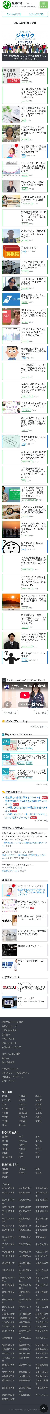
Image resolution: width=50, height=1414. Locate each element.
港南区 (5, 1145)
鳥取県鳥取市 (8, 1376)
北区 (4, 1104)
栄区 (37, 1145)
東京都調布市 (41, 1207)
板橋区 (38, 1096)
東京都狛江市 (41, 1199)
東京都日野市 (8, 1225)
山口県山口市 (25, 1376)
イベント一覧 (42, 784)
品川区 (38, 1104)
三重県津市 (7, 1337)
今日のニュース (9, 1026)
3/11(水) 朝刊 (14, 14)
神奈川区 (23, 1140)
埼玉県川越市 (8, 1256)
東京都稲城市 (25, 1188)
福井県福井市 (25, 1322)
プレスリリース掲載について (15, 1072)
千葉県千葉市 (25, 1244)
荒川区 (22, 1096)
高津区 (5, 1172)
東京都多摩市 (25, 1207)
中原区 (38, 1172)
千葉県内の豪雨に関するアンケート (26, 797)
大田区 (22, 1100)
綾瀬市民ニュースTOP (12, 1022)
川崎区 (22, 1168)
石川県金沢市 (41, 1322)
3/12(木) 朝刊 (35, 14)
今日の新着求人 (9, 1030)
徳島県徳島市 (25, 1380)
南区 (37, 1157)
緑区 (21, 1157)
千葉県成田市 (41, 1244)
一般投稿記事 (8, 1038)
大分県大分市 (41, 1395)
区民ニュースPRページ (13, 1077)
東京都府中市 (25, 1225)
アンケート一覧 (41, 820)
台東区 (38, 1112)
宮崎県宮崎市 (8, 1395)
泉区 (37, 1136)
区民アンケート (9, 1043)
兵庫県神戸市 (25, 1349)
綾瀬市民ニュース (22, 3)
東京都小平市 (25, 1199)
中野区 (5, 1121)
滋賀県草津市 (25, 1364)
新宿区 (22, 1108)
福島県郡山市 (25, 1318)
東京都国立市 (25, 1192)
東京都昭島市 (8, 1188)
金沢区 (38, 1140)
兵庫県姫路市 (41, 1349)
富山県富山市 (25, 1326)
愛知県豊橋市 (8, 1330)
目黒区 (22, 1125)
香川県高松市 (8, 1380)
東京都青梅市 (41, 1188)
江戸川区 (6, 1100)
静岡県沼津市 (25, 1345)
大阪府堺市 (24, 1357)
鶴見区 (38, 1149)
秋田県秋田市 (41, 1314)
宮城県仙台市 (41, 1318)
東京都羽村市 (41, 1211)
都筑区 (22, 1149)
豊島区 (38, 1117)
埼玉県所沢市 (8, 1263)
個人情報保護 (8, 1062)
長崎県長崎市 (25, 1395)
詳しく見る (41, 712)
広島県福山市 (25, 1372)
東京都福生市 (41, 1225)
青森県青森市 (8, 1318)
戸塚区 (5, 1153)
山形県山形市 (8, 1322)
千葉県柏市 (40, 1237)
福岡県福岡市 (8, 1387)
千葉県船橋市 (8, 1251)
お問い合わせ (8, 1081)
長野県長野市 (41, 1337)
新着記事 (6, 1034)
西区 (37, 1153)
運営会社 (6, 1058)
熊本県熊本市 (41, 1387)
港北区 (22, 1145)
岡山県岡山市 (41, 1372)
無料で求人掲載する (39, 726)
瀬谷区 (5, 1149)
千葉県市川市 (25, 1237)
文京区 (38, 1121)
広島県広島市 (8, 1372)
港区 (4, 1125)
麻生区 (5, 1168)
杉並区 (38, 1108)
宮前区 (5, 1177)
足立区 (5, 1096)
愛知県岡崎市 (41, 1326)
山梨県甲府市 (8, 1349)
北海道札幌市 (8, 1314)
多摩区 (22, 1172)
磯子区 (5, 1140)
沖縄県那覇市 (8, 1399)
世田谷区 (23, 1112)
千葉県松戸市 (25, 1251)
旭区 (21, 1136)
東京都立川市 (8, 1207)
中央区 (5, 1117)
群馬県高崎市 (41, 1263)
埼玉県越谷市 (25, 1256)
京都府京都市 (8, 1353)
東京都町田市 (8, 1230)
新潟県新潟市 (8, 1326)
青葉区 (5, 1136)
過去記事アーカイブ (11, 1047)
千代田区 (23, 1117)
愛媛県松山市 (41, 1376)
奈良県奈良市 (25, 1353)
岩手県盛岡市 (25, 1314)
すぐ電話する (10, 712)
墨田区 (5, 1112)
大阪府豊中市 (41, 1357)
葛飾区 (38, 1100)
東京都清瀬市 (8, 1192)
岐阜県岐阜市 (41, 1330)
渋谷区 (5, 1108)
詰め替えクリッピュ (11, 871)
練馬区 (22, 1121)
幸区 (37, 1168)
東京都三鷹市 (25, 1230)
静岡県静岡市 (8, 1345)
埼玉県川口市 (41, 1251)
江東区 (22, 1104)
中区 (21, 1153)
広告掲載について (10, 1068)
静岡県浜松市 (41, 1345)
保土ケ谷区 (7, 1157)
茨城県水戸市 (8, 1270)
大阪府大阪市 (41, 1353)
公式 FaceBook (9, 1054)
